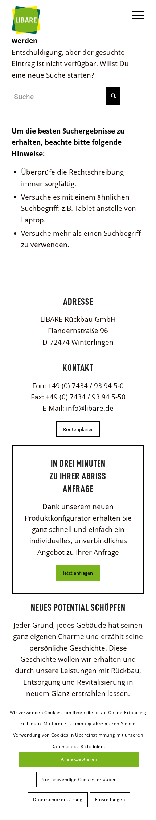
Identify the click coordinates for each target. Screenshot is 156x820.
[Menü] (134, 14)
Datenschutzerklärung (57, 799)
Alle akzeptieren (79, 759)
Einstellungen (110, 799)
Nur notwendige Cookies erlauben (79, 779)
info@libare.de (90, 408)
